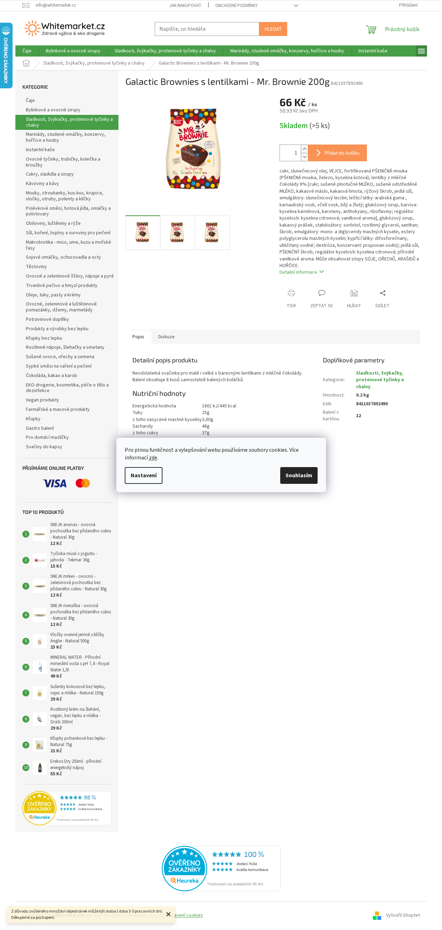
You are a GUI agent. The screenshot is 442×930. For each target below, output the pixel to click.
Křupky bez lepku (44, 338)
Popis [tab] (138, 336)
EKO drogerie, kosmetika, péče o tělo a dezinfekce (67, 388)
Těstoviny (36, 266)
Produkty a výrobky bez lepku (57, 328)
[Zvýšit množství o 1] (304, 149)
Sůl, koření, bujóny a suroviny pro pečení (68, 232)
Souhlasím (298, 475)
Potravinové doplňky (47, 319)
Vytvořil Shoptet (403, 915)
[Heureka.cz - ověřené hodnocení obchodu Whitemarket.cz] (221, 868)
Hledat (273, 29)
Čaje (30, 100)
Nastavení (144, 475)
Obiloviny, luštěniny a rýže (53, 223)
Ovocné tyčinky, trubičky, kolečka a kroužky (63, 162)
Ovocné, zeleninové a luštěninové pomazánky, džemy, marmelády (61, 307)
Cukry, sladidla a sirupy (50, 174)
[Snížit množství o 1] (304, 157)
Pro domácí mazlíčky (47, 437)
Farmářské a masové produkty (58, 409)
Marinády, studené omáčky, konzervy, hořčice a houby (66, 137)
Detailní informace (298, 272)
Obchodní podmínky (236, 5)
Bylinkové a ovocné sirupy (53, 109)
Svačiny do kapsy (44, 446)
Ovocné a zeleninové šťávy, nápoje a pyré (70, 276)
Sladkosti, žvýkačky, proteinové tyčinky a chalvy (69, 122)
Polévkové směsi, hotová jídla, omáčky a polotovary (68, 211)
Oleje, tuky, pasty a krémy (53, 294)
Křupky (33, 418)
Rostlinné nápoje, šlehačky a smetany (65, 347)
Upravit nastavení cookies (176, 915)
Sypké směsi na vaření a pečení (59, 366)
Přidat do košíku (342, 153)
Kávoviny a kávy (42, 183)
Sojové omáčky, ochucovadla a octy (63, 257)
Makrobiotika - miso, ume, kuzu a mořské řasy (68, 245)
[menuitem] (26, 51)
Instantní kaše (40, 149)
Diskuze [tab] (166, 336)
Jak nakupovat (185, 5)
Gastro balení (40, 428)
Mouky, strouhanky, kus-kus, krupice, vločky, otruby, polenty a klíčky (64, 196)
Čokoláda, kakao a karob (51, 375)
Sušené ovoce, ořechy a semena (60, 356)
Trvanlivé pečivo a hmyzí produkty (61, 285)
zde (153, 458)
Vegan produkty (42, 400)
